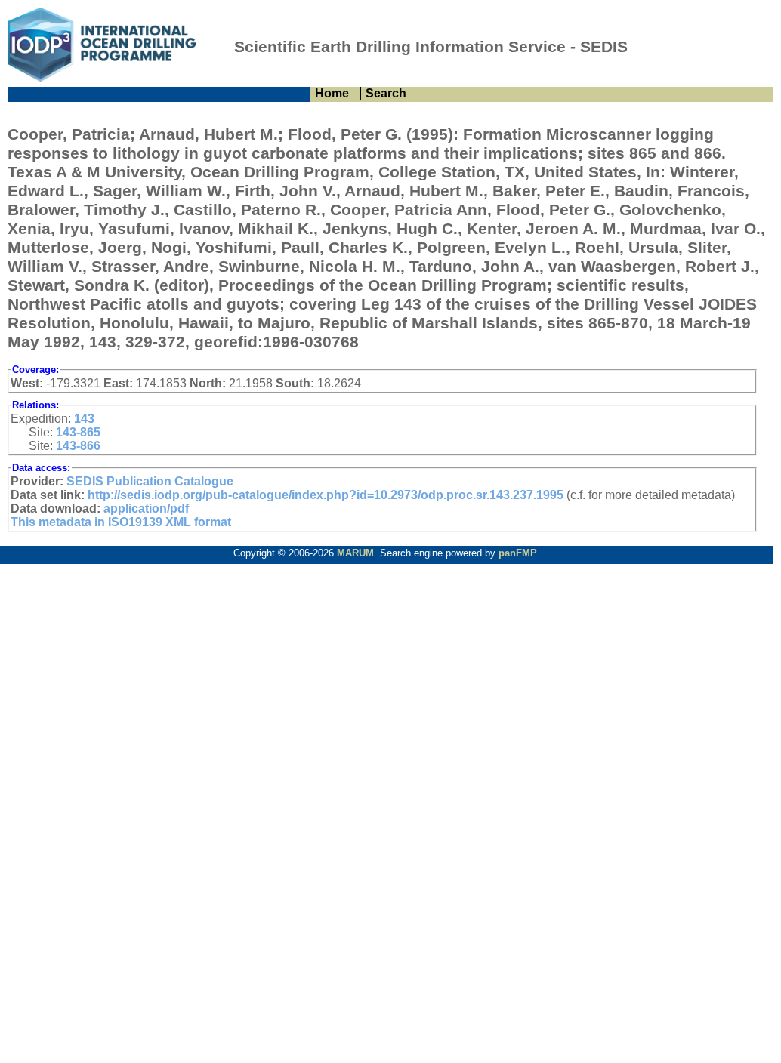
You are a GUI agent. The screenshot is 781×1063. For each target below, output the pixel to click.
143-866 (78, 445)
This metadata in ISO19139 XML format (121, 522)
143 (84, 418)
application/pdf (146, 508)
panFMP (518, 553)
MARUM (355, 553)
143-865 (78, 432)
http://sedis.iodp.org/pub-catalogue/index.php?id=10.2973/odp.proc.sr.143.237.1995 (325, 494)
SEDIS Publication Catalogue (149, 481)
